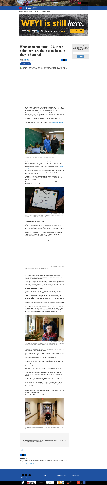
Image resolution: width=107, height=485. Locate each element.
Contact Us (45, 473)
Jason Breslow (26, 59)
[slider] (25, 8)
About (48, 11)
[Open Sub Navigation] (22, 11)
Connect (31, 11)
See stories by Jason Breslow (27, 463)
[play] (20, 8)
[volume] (24, 8)
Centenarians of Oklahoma (57, 122)
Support (37, 11)
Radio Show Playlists (75, 475)
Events (43, 11)
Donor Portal (59, 473)
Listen (20, 11)
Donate (85, 3)
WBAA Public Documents (61, 475)
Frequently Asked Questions (77, 473)
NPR (24, 450)
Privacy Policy (26, 477)
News (25, 11)
